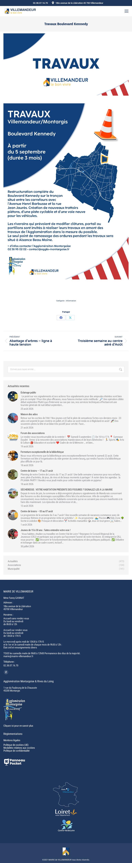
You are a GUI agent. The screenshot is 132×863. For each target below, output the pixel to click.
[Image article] (13, 396)
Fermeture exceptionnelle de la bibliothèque (42, 452)
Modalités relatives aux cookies (19, 747)
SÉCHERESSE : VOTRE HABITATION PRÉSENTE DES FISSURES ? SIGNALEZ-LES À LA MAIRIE (67, 489)
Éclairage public (28, 392)
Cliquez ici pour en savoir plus (18, 725)
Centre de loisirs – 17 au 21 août (37, 470)
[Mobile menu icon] (126, 11)
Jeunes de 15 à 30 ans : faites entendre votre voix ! (46, 530)
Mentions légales (11, 740)
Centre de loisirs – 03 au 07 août (37, 511)
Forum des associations (33, 433)
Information (71, 301)
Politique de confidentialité (16, 750)
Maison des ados (29, 414)
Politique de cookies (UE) (16, 744)
